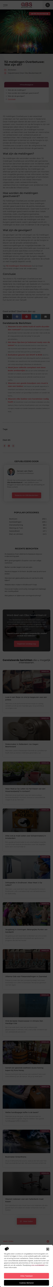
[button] (47, 1249)
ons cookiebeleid (37, 1265)
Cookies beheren (26, 1283)
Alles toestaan (26, 1276)
